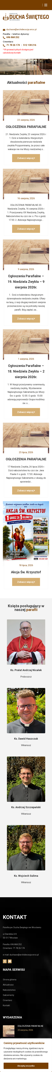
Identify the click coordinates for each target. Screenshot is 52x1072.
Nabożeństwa (9, 990)
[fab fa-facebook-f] (5, 961)
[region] (26, 1055)
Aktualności (8, 985)
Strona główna (9, 979)
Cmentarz (7, 1000)
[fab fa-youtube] (10, 961)
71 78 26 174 (13, 45)
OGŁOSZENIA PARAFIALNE (30, 1026)
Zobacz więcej (25, 158)
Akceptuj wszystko (26, 1066)
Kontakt (6, 1005)
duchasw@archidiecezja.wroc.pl (21, 29)
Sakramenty (8, 995)
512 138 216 (29, 45)
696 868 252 (12, 37)
